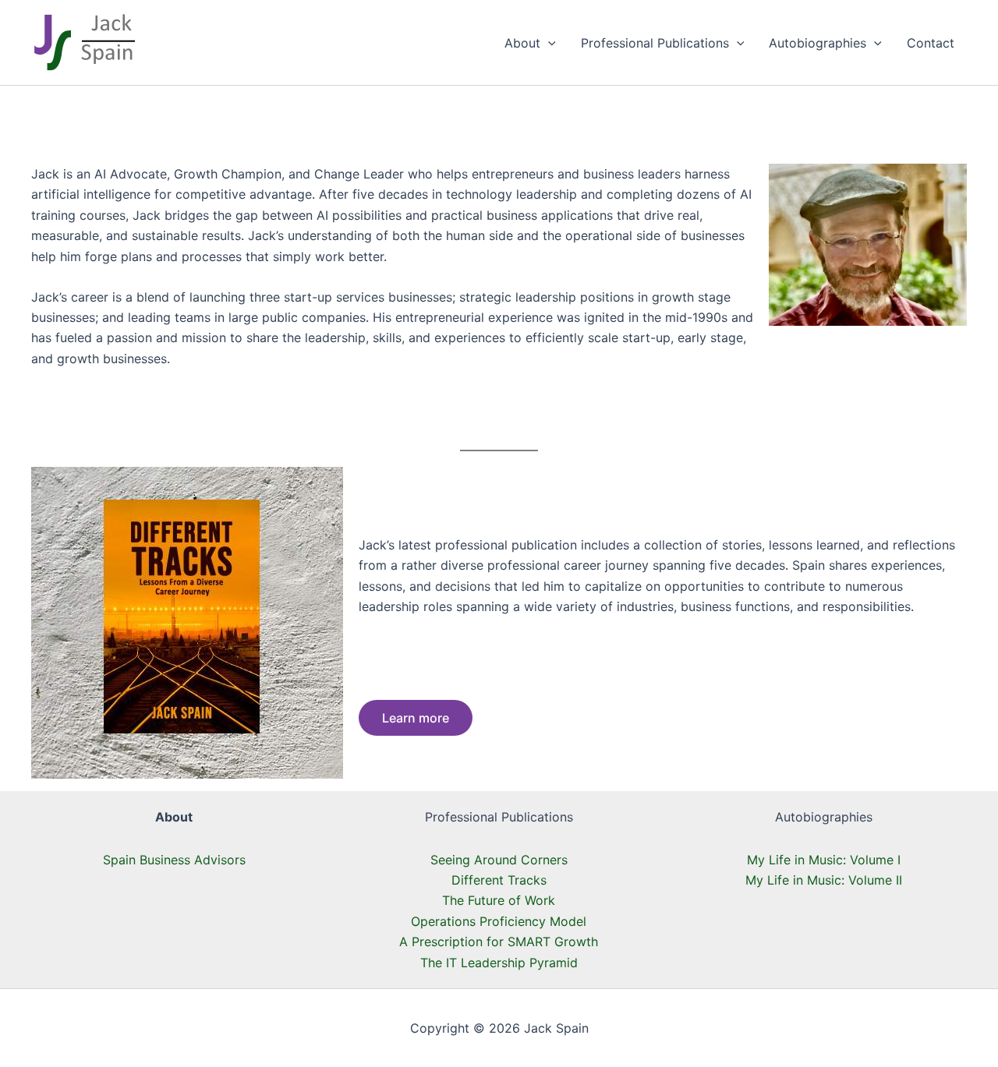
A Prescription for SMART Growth (498, 941)
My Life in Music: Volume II (823, 880)
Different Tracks (499, 880)
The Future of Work (498, 900)
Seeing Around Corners (499, 859)
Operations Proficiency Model (498, 921)
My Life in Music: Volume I (824, 859)
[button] (548, 43)
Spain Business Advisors (174, 859)
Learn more (415, 718)
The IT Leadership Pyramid (499, 962)
